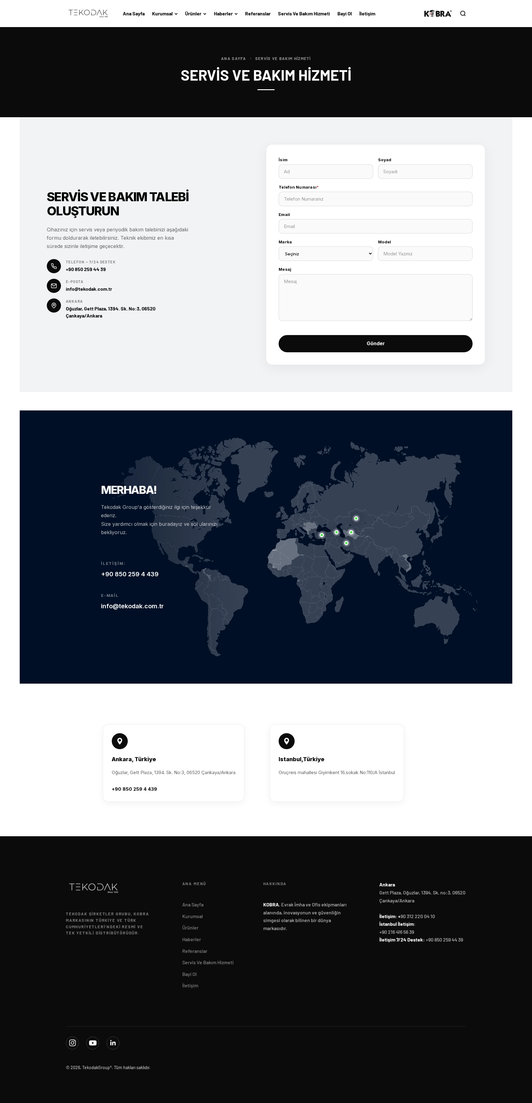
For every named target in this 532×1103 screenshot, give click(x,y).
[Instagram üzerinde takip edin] (72, 1043)
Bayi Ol (344, 13)
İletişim (367, 13)
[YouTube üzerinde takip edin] (92, 1043)
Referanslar (258, 13)
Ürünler (193, 13)
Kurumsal (162, 13)
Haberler (223, 13)
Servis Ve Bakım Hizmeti (304, 13)
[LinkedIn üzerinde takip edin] (113, 1043)
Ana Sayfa (134, 13)
